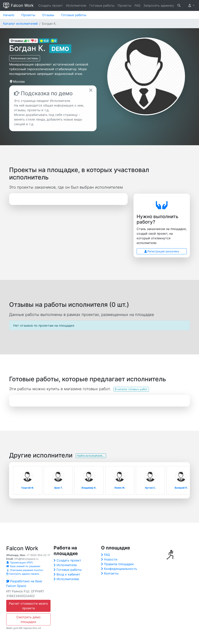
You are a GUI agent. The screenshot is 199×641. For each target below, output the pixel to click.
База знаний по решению (24, 566)
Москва (19, 81)
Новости (110, 559)
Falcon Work (22, 5)
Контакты (111, 573)
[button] (191, 5)
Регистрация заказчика (163, 251)
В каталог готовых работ (131, 389)
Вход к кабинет (68, 574)
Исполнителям (68, 579)
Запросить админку (158, 5)
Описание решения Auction (26, 570)
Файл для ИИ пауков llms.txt (23, 628)
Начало (8, 15)
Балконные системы (24, 58)
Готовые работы (101, 5)
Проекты (124, 5)
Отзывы (48, 15)
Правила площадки (119, 564)
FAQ (137, 5)
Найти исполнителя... (91, 455)
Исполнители (76, 5)
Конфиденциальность (120, 569)
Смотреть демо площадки (28, 619)
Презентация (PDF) (21, 562)
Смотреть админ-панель (23, 573)
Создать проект (50, 5)
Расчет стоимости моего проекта (28, 606)
